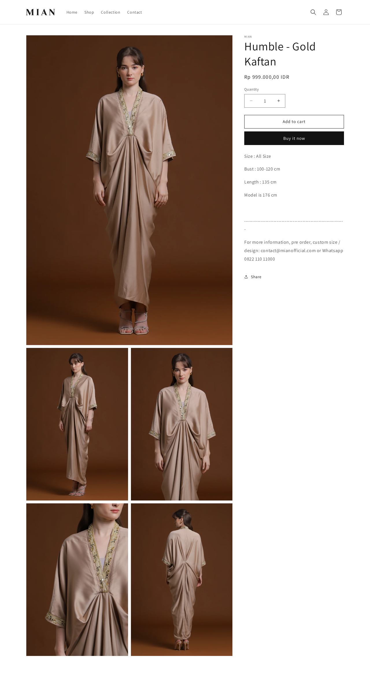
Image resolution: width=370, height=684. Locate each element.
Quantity (251, 89)
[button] (313, 12)
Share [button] (256, 276)
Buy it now (294, 138)
